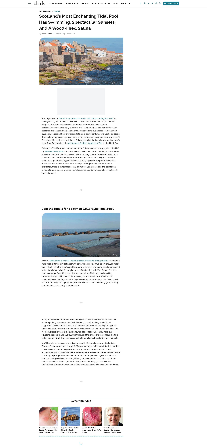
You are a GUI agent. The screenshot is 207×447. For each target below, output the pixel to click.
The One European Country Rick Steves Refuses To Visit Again (112, 430)
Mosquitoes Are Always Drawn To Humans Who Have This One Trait (48, 430)
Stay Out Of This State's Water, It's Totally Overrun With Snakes (70, 430)
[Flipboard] (152, 3)
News (115, 3)
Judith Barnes (47, 34)
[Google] (156, 3)
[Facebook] (141, 3)
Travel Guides (71, 3)
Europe (57, 11)
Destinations (56, 3)
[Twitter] (148, 3)
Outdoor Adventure (100, 3)
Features (125, 3)
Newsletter (172, 3)
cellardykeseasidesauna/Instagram (109, 255)
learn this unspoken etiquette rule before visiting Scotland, (86, 118)
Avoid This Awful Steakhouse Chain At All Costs (91, 430)
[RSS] (160, 3)
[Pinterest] (145, 3)
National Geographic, (54, 151)
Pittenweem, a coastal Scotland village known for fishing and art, (78, 261)
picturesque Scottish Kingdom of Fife (85, 143)
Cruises (84, 3)
